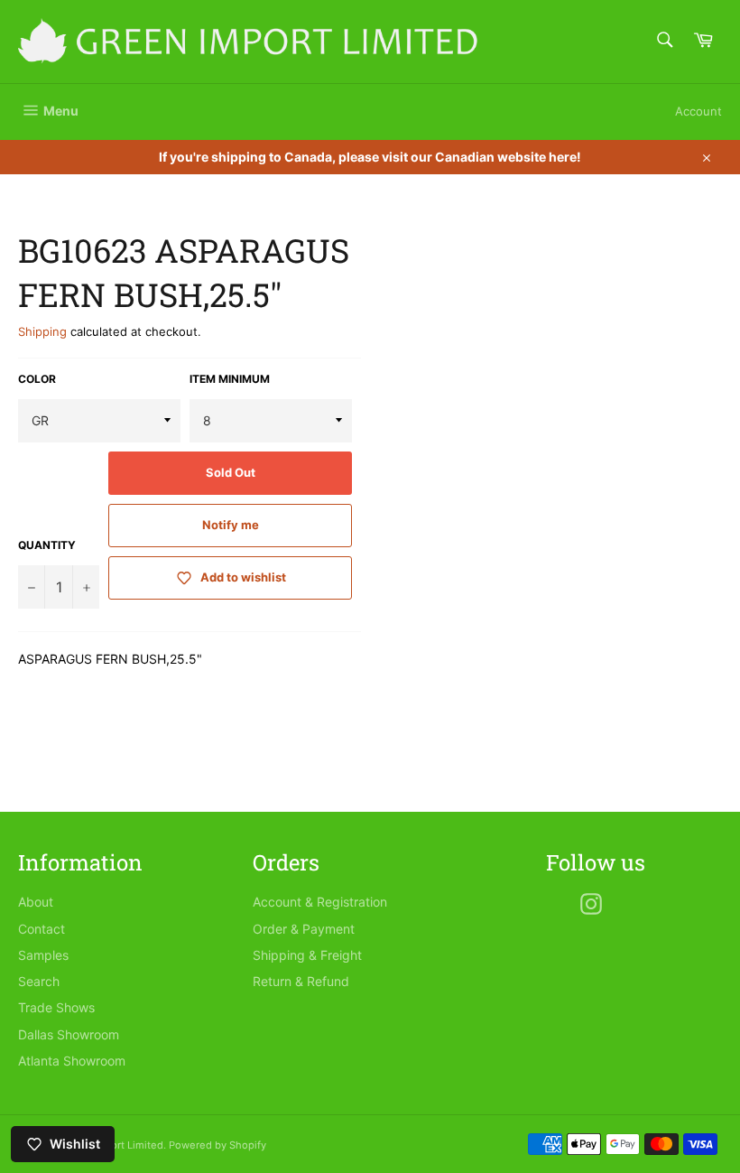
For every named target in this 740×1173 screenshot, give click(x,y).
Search (39, 981)
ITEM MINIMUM (230, 379)
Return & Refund (301, 981)
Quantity (47, 545)
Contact (41, 928)
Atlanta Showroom (71, 1060)
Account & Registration (320, 901)
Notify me (230, 524)
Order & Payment (304, 928)
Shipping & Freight (307, 955)
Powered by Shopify (217, 1145)
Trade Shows (56, 1007)
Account (698, 111)
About (35, 901)
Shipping (42, 331)
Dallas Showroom (68, 1034)
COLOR (37, 379)
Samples (43, 955)
